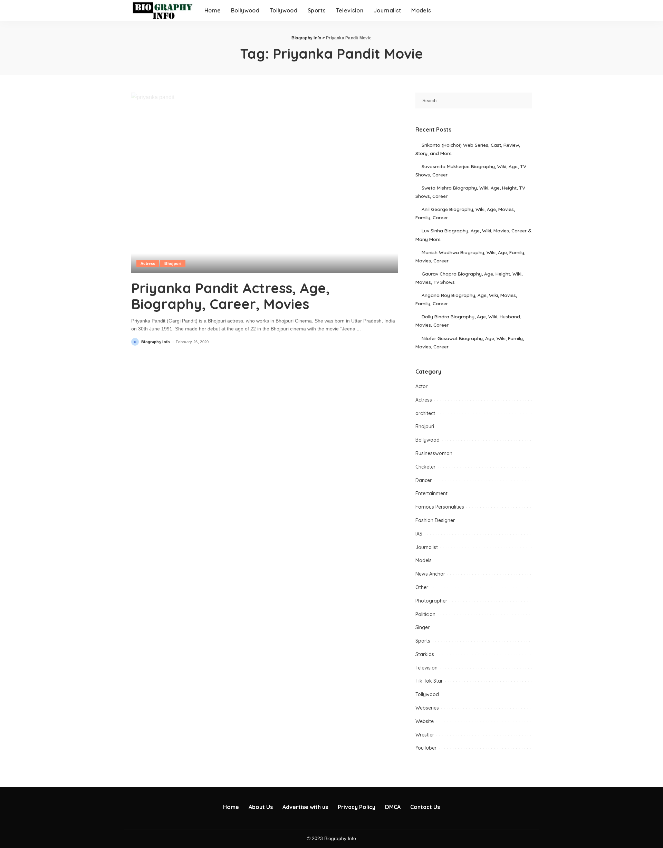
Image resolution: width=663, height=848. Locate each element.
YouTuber (425, 748)
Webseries (427, 708)
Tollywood (427, 694)
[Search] (527, 10)
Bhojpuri (172, 263)
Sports (422, 641)
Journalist (426, 547)
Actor (421, 386)
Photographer (431, 601)
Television (426, 668)
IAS (418, 534)
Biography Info (155, 342)
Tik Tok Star (429, 681)
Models (423, 560)
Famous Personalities (439, 507)
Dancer (423, 480)
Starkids (424, 654)
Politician (425, 614)
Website (424, 721)
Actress (148, 263)
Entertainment (431, 493)
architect (425, 413)
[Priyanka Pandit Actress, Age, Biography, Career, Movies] (264, 183)
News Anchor (430, 574)
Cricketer (425, 467)
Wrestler (424, 735)
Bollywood (427, 440)
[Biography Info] (162, 10)
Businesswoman (433, 453)
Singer (422, 627)
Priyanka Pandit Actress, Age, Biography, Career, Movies (230, 295)
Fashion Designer (435, 520)
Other (421, 587)
